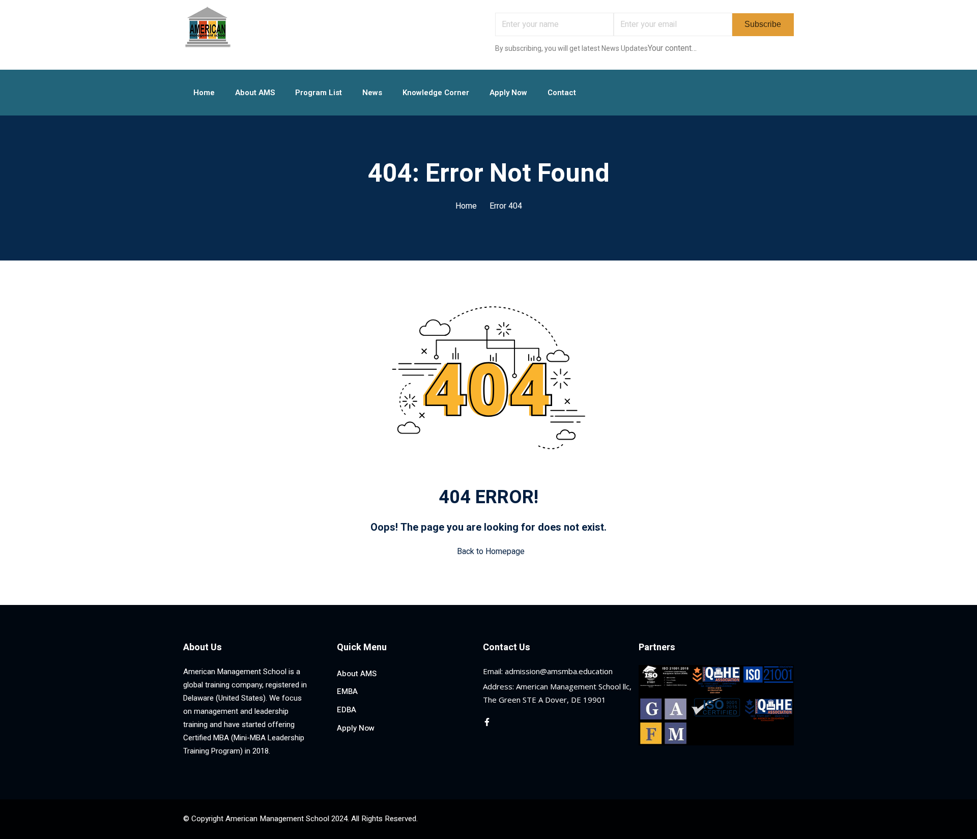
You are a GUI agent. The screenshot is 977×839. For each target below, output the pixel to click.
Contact (562, 92)
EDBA (346, 709)
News (372, 92)
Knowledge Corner (436, 92)
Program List (318, 92)
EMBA (347, 691)
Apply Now (508, 92)
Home (204, 92)
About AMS (255, 92)
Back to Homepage (491, 551)
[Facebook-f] (487, 722)
